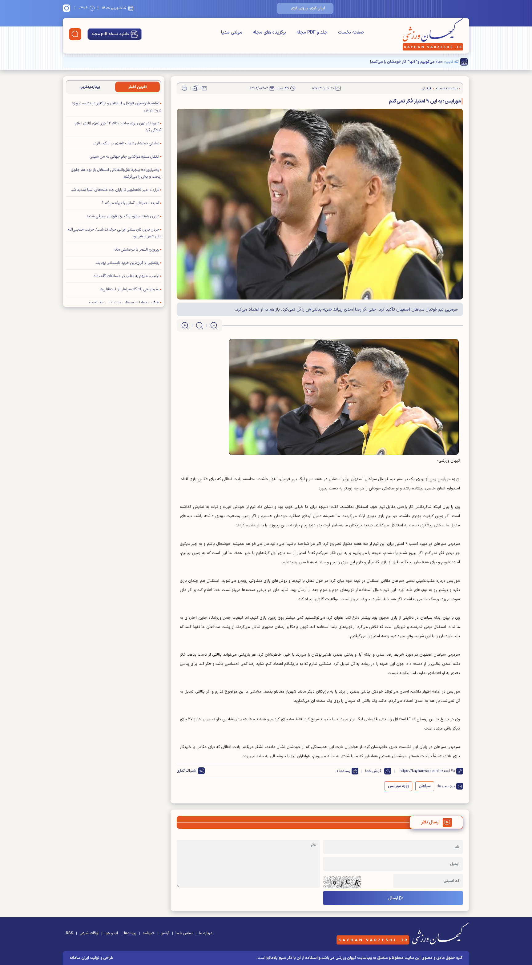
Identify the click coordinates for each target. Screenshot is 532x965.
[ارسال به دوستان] (204, 88)
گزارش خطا (373, 771)
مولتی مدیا (231, 32)
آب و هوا (111, 933)
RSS (69, 933)
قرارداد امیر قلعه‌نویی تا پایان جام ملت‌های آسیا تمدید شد (115, 190)
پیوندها (130, 933)
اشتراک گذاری (186, 771)
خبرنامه (149, 933)
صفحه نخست (351, 32)
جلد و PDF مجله (312, 32)
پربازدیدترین (89, 87)
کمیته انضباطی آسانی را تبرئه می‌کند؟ (130, 203)
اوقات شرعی (89, 933)
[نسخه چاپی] (184, 88)
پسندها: (344, 771)
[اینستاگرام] (67, 8)
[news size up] (185, 325)
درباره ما (205, 933)
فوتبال (426, 88)
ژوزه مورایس (398, 786)
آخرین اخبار (137, 87)
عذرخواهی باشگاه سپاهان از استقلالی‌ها (129, 289)
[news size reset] (199, 325)
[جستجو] (75, 34)
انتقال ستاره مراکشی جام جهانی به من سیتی (124, 157)
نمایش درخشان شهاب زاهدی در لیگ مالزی (126, 143)
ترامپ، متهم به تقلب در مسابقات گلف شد (126, 276)
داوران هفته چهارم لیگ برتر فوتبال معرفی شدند (122, 216)
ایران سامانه (79, 958)
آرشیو (165, 933)
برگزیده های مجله (269, 32)
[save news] (195, 88)
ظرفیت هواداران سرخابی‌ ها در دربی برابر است (124, 303)
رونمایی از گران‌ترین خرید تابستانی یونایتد (127, 263)
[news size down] (214, 325)
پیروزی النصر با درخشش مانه (136, 250)
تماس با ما (184, 933)
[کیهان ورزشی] (433, 34)
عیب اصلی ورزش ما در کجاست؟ (417, 62)
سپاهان (425, 786)
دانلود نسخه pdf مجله (110, 34)
